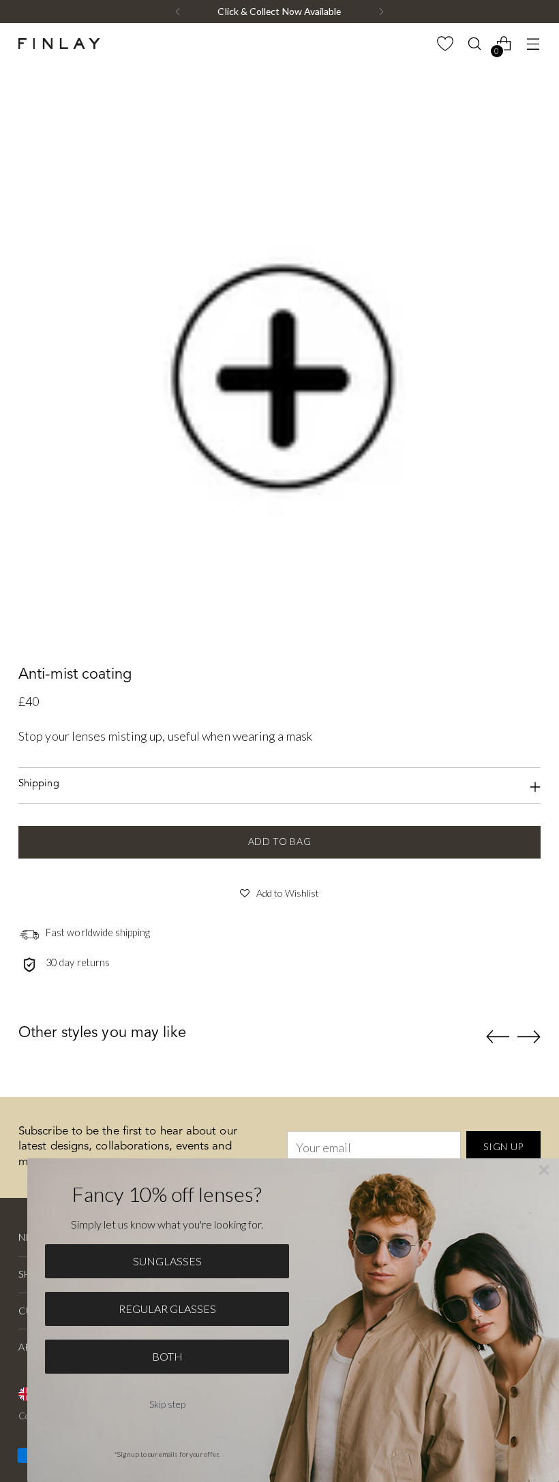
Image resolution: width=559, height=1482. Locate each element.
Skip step (167, 1404)
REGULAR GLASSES (167, 1308)
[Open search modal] (475, 44)
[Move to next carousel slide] (529, 1036)
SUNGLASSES (167, 1260)
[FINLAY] (59, 44)
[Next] (381, 11)
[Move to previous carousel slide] (497, 1037)
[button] (279, 891)
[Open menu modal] (533, 44)
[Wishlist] (445, 44)
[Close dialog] (544, 1169)
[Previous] (178, 11)
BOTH (167, 1356)
